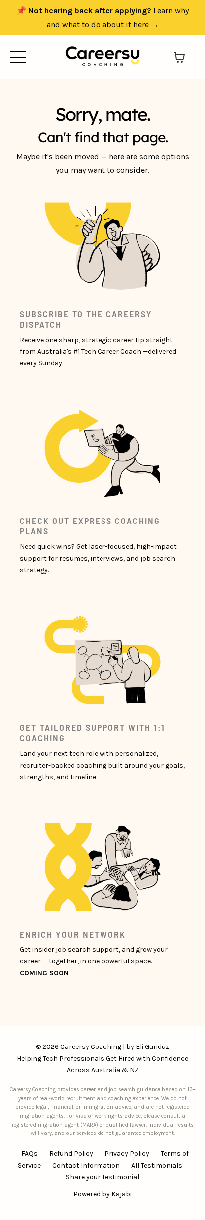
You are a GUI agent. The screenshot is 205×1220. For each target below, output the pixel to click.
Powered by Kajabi (102, 1194)
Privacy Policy (126, 1153)
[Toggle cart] (179, 57)
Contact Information (86, 1165)
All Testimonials (156, 1165)
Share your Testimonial (102, 1177)
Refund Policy (71, 1153)
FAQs (29, 1153)
